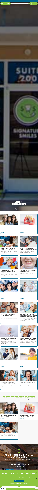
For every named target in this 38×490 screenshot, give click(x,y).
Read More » (3, 232)
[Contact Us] (31, 3)
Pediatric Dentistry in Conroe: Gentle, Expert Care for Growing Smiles (9, 271)
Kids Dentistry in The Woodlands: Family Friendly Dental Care (9, 383)
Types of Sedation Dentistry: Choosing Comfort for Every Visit (28, 249)
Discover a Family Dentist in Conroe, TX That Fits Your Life (8, 249)
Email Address (3, 489)
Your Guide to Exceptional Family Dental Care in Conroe (9, 315)
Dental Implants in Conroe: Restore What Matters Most (27, 227)
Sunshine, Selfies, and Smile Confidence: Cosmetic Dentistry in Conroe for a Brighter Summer (28, 315)
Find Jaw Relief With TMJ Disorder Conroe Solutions (28, 271)
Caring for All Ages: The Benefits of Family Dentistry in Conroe (9, 294)
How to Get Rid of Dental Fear (27, 382)
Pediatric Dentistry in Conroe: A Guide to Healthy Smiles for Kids (28, 339)
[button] (1, 246)
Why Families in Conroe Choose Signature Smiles (8, 227)
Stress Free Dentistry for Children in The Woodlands (26, 362)
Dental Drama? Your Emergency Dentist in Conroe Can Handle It (28, 294)
